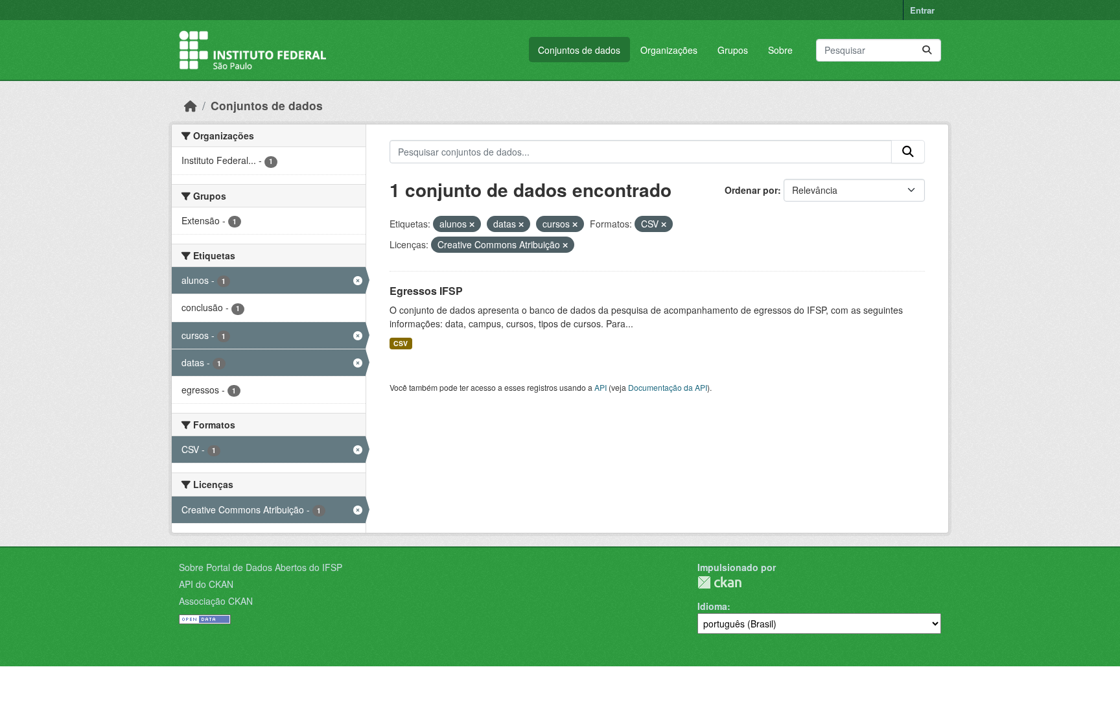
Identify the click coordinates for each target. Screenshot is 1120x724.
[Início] (190, 105)
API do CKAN (206, 584)
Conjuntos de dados (579, 49)
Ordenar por (751, 189)
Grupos (733, 49)
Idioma (712, 606)
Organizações (668, 49)
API (600, 387)
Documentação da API (667, 387)
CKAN (719, 582)
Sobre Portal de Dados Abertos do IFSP (260, 567)
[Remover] (471, 224)
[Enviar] (927, 50)
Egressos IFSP (426, 290)
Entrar (922, 10)
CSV (400, 343)
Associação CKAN (216, 600)
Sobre (780, 49)
